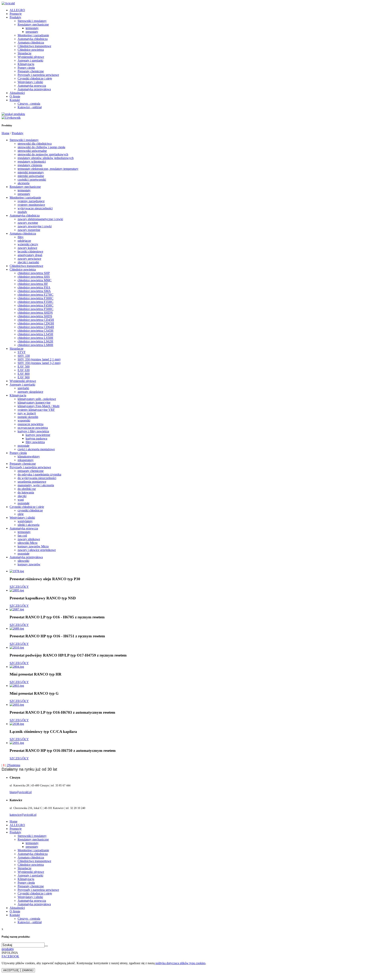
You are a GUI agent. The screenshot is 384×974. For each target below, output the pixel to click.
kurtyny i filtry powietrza (33, 431)
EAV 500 (24, 366)
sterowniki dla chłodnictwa (35, 143)
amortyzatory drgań (30, 255)
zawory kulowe (27, 248)
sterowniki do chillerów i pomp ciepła (41, 147)
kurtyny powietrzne (38, 435)
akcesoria (23, 183)
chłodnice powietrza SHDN (35, 312)
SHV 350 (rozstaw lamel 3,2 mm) (39, 363)
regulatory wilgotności (32, 161)
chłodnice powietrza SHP (34, 273)
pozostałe (23, 445)
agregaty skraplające (30, 391)
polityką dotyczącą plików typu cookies (180, 963)
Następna (14, 765)
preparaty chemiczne (31, 471)
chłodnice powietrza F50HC (35, 309)
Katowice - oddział (30, 107)
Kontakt (15, 100)
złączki (22, 496)
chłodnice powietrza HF (33, 284)
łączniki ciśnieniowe (30, 251)
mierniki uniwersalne (31, 176)
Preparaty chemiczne (31, 71)
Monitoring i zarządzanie (33, 35)
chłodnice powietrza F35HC (35, 301)
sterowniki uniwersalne (32, 150)
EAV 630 (24, 370)
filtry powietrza (35, 442)
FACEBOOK (10, 956)
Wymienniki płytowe (31, 57)
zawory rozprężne (29, 230)
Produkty (15, 17)
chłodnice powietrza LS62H (35, 341)
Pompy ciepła (26, 67)
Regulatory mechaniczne (33, 24)
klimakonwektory (29, 456)
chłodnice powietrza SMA (34, 291)
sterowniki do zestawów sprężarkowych (43, 154)
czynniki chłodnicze (30, 510)
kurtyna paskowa (36, 438)
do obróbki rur (27, 488)
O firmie (15, 96)
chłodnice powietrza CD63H (36, 323)
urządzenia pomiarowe (32, 481)
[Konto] (11, 117)
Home (5, 133)
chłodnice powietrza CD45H (36, 319)
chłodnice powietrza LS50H (35, 337)
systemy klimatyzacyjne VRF (36, 409)
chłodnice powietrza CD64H (36, 327)
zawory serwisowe (29, 258)
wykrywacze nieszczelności (35, 208)
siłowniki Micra (27, 542)
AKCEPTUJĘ (11, 970)
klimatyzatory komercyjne (34, 402)
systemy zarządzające (31, 201)
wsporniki (24, 420)
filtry (21, 237)
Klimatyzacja (26, 64)
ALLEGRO (17, 10)
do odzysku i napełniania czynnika (39, 474)
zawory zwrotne (28, 222)
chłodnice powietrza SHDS (35, 316)
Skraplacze (24, 53)
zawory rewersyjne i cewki (35, 226)
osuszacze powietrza (30, 424)
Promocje (16, 13)
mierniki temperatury (31, 172)
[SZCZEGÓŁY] (17, 571)
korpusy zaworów (29, 564)
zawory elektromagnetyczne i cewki (40, 219)
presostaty (32, 31)
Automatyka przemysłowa (34, 89)
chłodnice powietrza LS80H (35, 345)
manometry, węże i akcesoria (36, 485)
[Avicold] (8, 3)
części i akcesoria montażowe (36, 449)
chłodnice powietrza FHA (34, 287)
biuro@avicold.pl (21, 792)
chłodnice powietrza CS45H (35, 330)
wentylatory (25, 521)
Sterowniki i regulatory (32, 21)
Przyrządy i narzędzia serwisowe (38, 75)
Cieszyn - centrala (29, 103)
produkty (8, 949)
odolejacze (24, 240)
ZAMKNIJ (27, 970)
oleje (21, 514)
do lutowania (26, 492)
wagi (21, 499)
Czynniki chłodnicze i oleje (35, 78)
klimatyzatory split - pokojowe (37, 399)
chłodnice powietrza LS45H (35, 334)
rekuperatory (26, 460)
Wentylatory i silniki (30, 82)
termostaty (32, 28)
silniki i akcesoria (28, 524)
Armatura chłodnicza (31, 42)
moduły (22, 212)
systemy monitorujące (31, 204)
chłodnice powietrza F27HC (35, 294)
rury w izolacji (27, 413)
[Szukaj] (13, 114)
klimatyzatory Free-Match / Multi (38, 406)
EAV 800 (24, 373)
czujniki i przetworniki (32, 179)
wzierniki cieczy (28, 244)
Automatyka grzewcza (32, 85)
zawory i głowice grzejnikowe (37, 550)
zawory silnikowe (29, 539)
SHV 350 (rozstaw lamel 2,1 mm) (39, 359)
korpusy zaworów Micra (33, 546)
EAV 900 (24, 377)
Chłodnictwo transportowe (34, 46)
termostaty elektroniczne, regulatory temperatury (48, 168)
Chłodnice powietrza (31, 49)
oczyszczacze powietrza (33, 427)
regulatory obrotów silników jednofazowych (46, 158)
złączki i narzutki (28, 262)
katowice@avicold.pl (23, 814)
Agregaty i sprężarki (30, 60)
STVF (22, 352)
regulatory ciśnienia (30, 165)
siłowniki (23, 560)
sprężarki (23, 388)
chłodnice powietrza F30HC (35, 298)
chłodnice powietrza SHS (34, 276)
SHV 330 (24, 355)
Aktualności (17, 93)
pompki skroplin (28, 417)
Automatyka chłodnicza (33, 39)
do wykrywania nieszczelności (37, 478)
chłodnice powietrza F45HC (35, 305)
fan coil (22, 535)
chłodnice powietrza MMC (35, 280)
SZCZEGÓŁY (19, 586)
